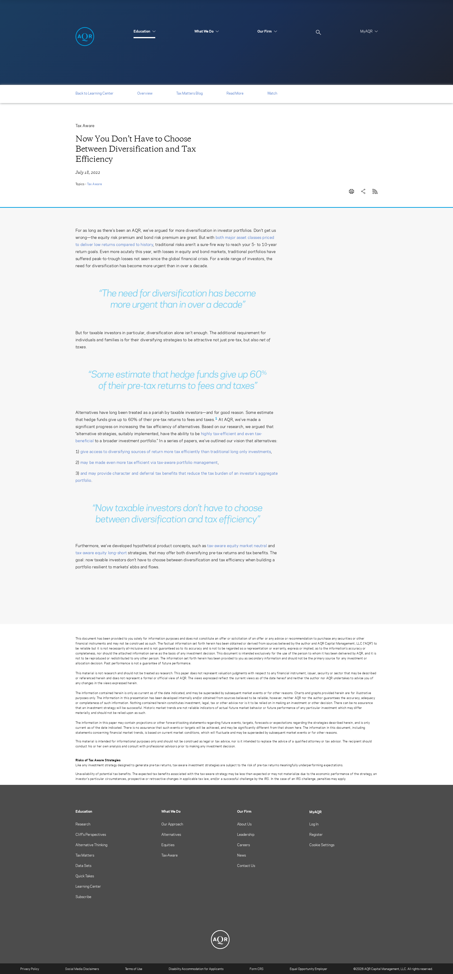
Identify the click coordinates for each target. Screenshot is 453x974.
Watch (272, 93)
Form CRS (257, 969)
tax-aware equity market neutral (237, 545)
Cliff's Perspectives (91, 834)
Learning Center (88, 886)
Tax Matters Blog (189, 93)
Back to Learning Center (94, 93)
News (241, 855)
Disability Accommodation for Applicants (196, 969)
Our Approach (172, 824)
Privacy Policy (29, 969)
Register (316, 834)
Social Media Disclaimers (82, 969)
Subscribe (83, 896)
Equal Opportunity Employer (308, 969)
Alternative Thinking (91, 844)
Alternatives (171, 834)
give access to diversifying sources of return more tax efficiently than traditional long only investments (175, 451)
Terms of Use (133, 969)
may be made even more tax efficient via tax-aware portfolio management (149, 462)
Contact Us (246, 865)
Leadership (245, 834)
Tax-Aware (169, 855)
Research (83, 824)
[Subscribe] (375, 190)
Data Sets (83, 865)
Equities (167, 844)
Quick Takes (85, 876)
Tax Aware (94, 184)
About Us (244, 824)
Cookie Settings (321, 844)
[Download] (351, 190)
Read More (234, 93)
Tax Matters (85, 855)
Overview (144, 93)
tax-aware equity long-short (101, 552)
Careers (243, 844)
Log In (314, 824)
